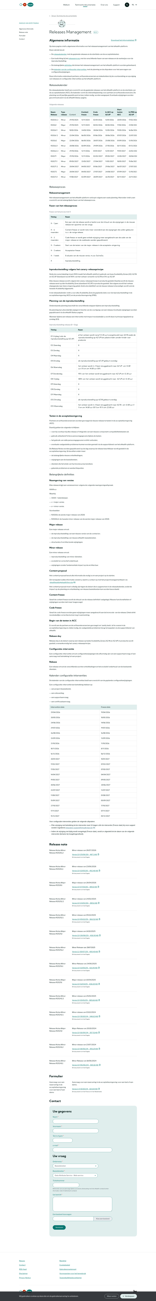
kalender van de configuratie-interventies (70, 69)
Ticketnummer (58, 1181)
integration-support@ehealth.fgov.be (79, 828)
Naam (55, 1117)
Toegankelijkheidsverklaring (70, 1278)
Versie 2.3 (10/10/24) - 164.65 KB (86, 1089)
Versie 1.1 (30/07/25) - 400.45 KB (86, 952)
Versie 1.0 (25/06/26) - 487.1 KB (86, 855)
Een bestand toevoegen (62, 1214)
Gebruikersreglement (67, 1269)
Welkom (66, 5)
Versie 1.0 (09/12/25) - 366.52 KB (86, 919)
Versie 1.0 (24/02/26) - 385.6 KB (86, 903)
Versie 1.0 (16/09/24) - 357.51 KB (86, 1033)
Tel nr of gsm (58, 1136)
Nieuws (22, 1261)
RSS (96, 32)
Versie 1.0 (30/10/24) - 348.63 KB (86, 1016)
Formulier (22, 36)
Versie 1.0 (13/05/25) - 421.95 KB (86, 968)
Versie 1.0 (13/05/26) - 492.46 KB (86, 871)
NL (133, 5)
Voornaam (57, 1126)
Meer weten (111, 1296)
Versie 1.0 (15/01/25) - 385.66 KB (86, 1000)
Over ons (104, 5)
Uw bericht (57, 1195)
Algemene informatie (26, 29)
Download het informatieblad (124, 40)
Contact (22, 39)
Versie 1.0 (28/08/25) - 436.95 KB (86, 936)
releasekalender (60, 54)
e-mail (55, 1145)
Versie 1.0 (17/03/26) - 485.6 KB (86, 887)
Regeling (62, 1261)
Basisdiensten (58, 1171)
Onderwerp (57, 1162)
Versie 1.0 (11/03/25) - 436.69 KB (86, 984)
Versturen (59, 1227)
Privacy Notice (25, 1278)
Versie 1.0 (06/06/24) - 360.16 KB (86, 1065)
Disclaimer (23, 1274)
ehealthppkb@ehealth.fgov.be (61, 582)
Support (116, 5)
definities (68, 65)
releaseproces (74, 58)
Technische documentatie (85, 5)
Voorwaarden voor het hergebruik (72, 1274)
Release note (23, 32)
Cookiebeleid (64, 1265)
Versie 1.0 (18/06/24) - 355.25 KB (86, 1049)
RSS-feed (23, 1269)
